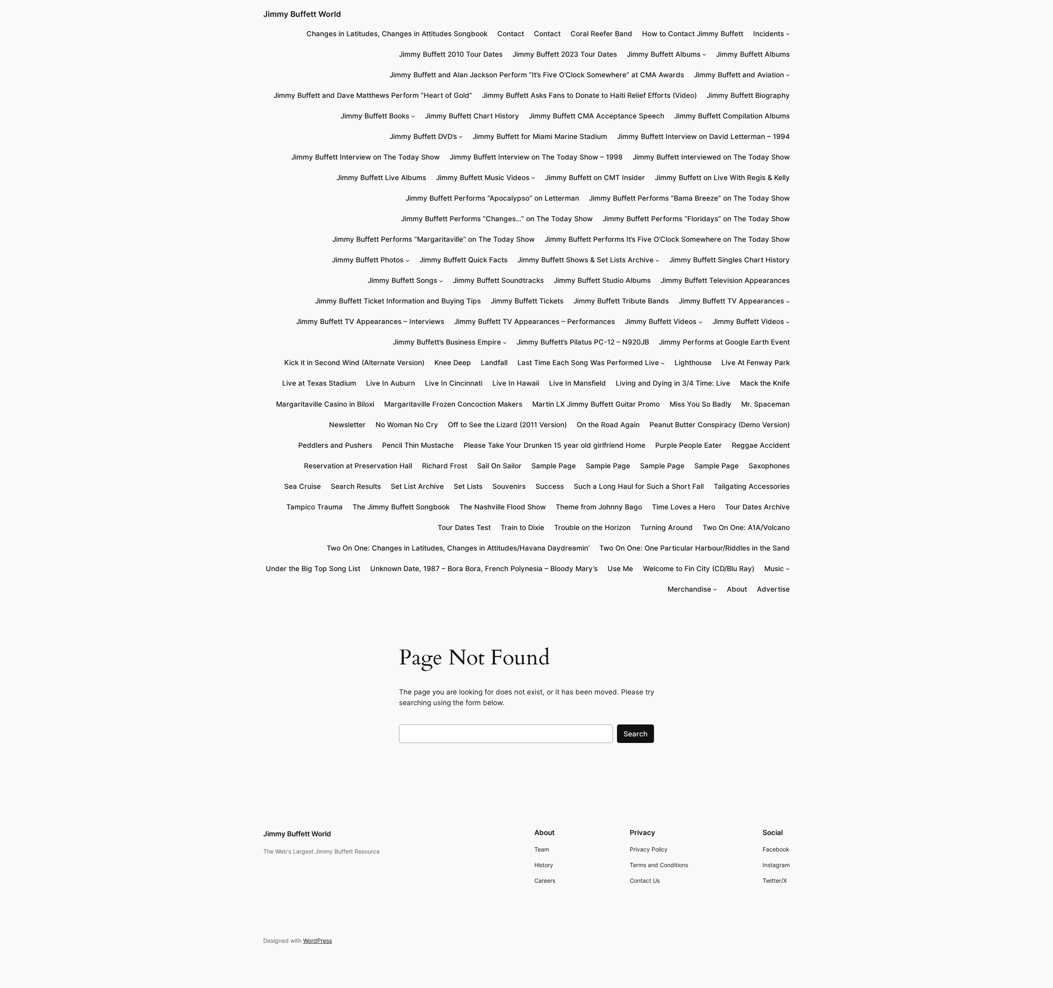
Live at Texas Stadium (319, 383)
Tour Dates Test (464, 527)
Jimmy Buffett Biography (748, 95)
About (737, 589)
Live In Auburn (390, 383)
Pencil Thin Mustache (418, 445)
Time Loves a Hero (683, 507)
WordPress (317, 940)
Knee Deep (452, 363)
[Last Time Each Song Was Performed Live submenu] (663, 363)
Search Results (356, 486)
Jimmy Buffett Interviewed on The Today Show (711, 157)
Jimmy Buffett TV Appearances (731, 301)
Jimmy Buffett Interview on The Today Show (365, 157)
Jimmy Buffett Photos (368, 260)
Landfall (494, 363)
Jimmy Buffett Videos (660, 321)
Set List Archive (417, 486)
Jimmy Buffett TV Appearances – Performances (534, 321)
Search (635, 734)
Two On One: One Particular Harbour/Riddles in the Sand (694, 548)
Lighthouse (693, 363)
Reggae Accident (761, 445)
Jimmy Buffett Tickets (527, 301)
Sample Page (553, 466)
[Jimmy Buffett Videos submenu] (700, 321)
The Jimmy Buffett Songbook (401, 507)
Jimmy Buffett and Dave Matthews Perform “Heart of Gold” (373, 95)
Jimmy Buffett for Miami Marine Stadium (540, 136)
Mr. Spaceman (765, 404)
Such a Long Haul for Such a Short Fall (639, 486)
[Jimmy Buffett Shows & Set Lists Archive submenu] (657, 260)
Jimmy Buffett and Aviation (739, 75)
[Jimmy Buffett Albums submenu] (704, 54)
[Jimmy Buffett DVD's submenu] (461, 136)
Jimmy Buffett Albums (663, 54)
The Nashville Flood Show (502, 507)
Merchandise (689, 589)
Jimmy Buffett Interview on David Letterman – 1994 (703, 136)
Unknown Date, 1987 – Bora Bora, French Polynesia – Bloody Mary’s (484, 569)
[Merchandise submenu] (715, 589)
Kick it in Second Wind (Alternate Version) (354, 363)
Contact (510, 34)
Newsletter (347, 425)
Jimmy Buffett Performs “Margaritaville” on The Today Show (433, 239)
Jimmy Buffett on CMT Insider (595, 178)
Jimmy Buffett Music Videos (482, 178)
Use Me (620, 569)
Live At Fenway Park (755, 363)
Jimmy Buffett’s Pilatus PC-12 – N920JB (583, 342)
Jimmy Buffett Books (375, 116)
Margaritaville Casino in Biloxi (325, 404)
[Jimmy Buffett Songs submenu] (441, 280)
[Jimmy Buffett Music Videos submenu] (533, 178)
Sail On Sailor (499, 466)
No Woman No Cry (407, 425)
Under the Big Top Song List (313, 569)
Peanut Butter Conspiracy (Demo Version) (719, 425)
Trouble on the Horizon (592, 527)
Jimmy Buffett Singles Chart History (729, 260)
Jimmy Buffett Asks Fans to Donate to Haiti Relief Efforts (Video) (589, 95)
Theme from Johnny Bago (599, 507)
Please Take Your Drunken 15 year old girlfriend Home (554, 445)
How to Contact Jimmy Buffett (692, 34)
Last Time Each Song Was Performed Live (588, 363)
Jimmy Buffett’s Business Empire (447, 342)
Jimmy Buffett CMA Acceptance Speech (596, 116)
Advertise (773, 589)
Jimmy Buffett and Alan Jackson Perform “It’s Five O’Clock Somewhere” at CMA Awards (537, 75)
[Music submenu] (788, 569)
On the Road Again (608, 425)
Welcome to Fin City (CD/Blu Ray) (698, 569)
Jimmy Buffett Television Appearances (725, 280)
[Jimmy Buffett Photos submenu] (408, 260)
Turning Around (666, 527)
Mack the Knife (765, 383)
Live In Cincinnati (453, 383)
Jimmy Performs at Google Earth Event (724, 342)
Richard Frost (444, 466)
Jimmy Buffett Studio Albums (602, 280)
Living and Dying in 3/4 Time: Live (673, 383)
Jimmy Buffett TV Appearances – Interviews (370, 321)
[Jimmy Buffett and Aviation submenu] (788, 75)
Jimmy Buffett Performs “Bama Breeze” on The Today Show (689, 198)
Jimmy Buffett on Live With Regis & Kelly (722, 178)
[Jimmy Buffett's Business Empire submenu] (505, 342)
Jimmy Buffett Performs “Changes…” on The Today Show (497, 219)
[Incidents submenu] (788, 34)
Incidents (768, 34)
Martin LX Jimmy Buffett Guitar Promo (596, 404)
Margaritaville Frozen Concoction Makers (453, 404)
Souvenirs (509, 486)
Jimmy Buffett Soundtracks (498, 280)
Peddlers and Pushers (335, 445)
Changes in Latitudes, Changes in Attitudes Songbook (396, 34)
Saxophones (769, 466)
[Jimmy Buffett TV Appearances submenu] (788, 301)
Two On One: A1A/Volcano (746, 527)
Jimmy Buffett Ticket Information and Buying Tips (398, 301)
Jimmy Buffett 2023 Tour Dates (565, 54)
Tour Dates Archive (757, 507)
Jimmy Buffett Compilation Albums (732, 116)
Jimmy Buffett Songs (402, 280)
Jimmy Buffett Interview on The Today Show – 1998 (536, 157)
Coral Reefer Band (601, 34)
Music (774, 569)
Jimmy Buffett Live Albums (381, 178)
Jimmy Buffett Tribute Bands (621, 301)
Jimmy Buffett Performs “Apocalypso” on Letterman (492, 198)
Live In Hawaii (515, 383)
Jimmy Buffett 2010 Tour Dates (451, 54)
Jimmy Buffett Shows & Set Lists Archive (585, 260)
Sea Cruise (302, 486)
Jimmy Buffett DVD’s (423, 136)
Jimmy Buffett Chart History (472, 116)
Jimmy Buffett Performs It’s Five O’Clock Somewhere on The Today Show (667, 239)
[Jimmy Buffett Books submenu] (413, 116)
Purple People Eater (688, 445)
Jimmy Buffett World (302, 14)
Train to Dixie (522, 527)
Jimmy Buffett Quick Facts (464, 260)
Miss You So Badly (700, 404)
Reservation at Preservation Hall (358, 466)
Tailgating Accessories (752, 486)
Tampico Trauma (314, 507)
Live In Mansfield (577, 383)
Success (550, 486)
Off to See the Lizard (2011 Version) (507, 425)
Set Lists (468, 486)
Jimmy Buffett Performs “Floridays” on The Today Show (696, 219)
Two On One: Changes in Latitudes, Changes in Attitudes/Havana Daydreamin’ (458, 548)
